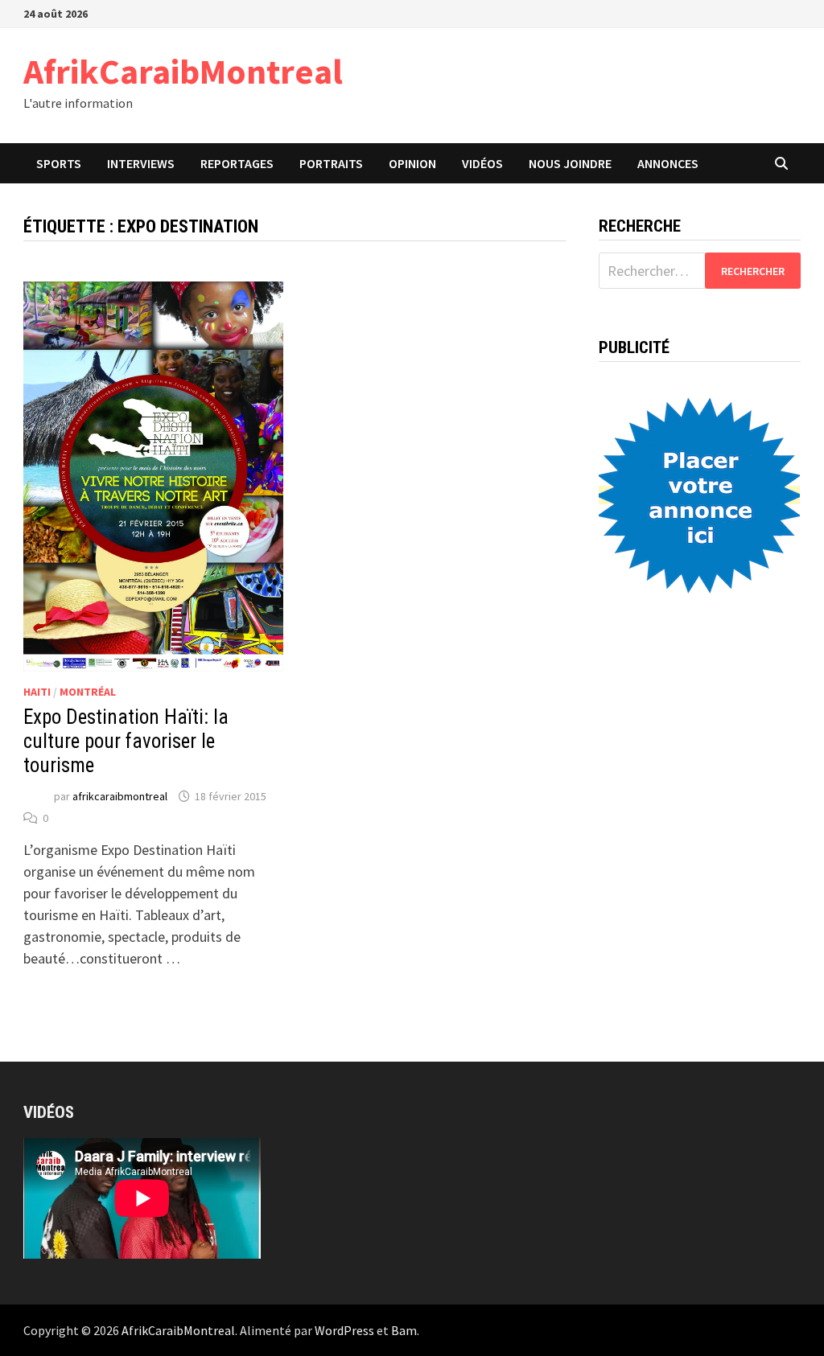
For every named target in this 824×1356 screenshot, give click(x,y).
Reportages (237, 163)
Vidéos (482, 163)
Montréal (88, 691)
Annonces (667, 163)
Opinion (412, 163)
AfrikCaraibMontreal (183, 71)
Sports (58, 163)
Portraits (331, 163)
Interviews (141, 163)
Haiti (37, 691)
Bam (404, 1330)
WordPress (344, 1330)
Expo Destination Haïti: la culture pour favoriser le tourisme (126, 741)
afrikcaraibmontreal (119, 796)
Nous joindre (570, 163)
